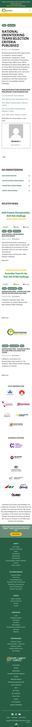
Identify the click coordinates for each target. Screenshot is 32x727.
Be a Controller (16, 693)
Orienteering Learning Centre (16, 627)
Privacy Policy (22, 717)
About (16, 544)
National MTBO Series (16, 648)
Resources (16, 612)
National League (16, 641)
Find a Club (16, 577)
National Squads (16, 646)
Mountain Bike (12, 288)
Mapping (16, 632)
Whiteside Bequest (16, 679)
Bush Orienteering (16, 580)
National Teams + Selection (16, 644)
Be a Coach (16, 690)
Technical (16, 629)
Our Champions (16, 702)
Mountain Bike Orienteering (16, 582)
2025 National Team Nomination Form (15, 99)
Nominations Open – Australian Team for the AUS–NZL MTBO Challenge (16, 292)
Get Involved (16, 665)
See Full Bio (15, 145)
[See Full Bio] (20, 145)
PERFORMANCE (16, 638)
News (4, 25)
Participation (16, 625)
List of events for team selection (13, 96)
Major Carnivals (16, 599)
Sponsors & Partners (16, 549)
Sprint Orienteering (16, 586)
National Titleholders (16, 705)
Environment (16, 558)
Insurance (16, 622)
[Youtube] (19, 714)
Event (4, 231)
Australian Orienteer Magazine (16, 673)
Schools (16, 676)
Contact (16, 563)
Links (16, 615)
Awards (16, 699)
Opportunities (16, 671)
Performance (11, 25)
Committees (16, 553)
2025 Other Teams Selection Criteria (14, 115)
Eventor (16, 603)
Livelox (16, 605)
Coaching (5, 346)
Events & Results (16, 601)
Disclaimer (14, 717)
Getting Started (16, 575)
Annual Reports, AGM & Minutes (16, 560)
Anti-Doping (16, 651)
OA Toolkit (16, 620)
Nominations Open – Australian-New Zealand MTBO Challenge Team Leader (16, 350)
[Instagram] (16, 714)
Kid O (16, 688)
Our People (16, 547)
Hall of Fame (16, 696)
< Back (4, 157)
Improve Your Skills (16, 589)
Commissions (16, 556)
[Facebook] (12, 714)
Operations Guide (16, 618)
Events (16, 596)
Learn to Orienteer (16, 685)
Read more (5, 260)
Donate (16, 668)
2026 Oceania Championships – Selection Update (13, 235)
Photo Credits (16, 565)
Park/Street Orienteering (16, 584)
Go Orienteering (16, 572)
